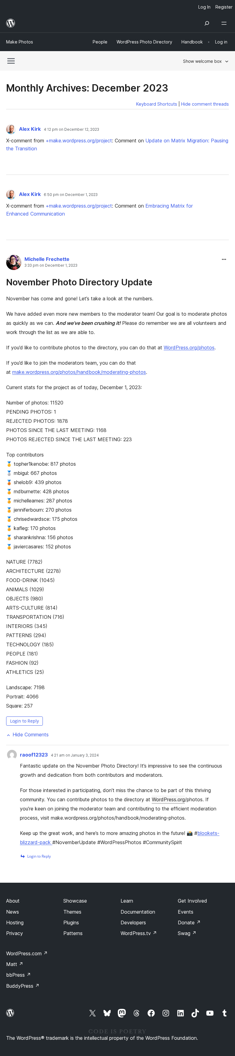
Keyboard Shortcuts (156, 104)
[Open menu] (225, 23)
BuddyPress (22, 986)
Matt (14, 964)
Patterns (73, 933)
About (13, 901)
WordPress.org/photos (189, 347)
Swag (187, 933)
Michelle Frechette (46, 259)
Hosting (15, 922)
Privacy (14, 933)
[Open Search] (206, 23)
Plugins (71, 922)
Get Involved (192, 901)
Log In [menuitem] (204, 6)
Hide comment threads (205, 104)
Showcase (75, 901)
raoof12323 (34, 755)
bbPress (18, 975)
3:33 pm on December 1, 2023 (50, 265)
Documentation (138, 912)
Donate (189, 922)
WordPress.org (168, 799)
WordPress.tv (139, 933)
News (12, 912)
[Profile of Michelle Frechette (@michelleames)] (13, 263)
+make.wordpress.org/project (79, 140)
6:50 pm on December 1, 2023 (71, 194)
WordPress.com (27, 953)
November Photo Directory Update (79, 282)
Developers (133, 922)
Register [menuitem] (224, 6)
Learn (127, 901)
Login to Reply (24, 721)
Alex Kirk (30, 129)
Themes (72, 912)
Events (185, 912)
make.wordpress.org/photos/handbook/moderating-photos (79, 372)
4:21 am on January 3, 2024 (75, 755)
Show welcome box (202, 61)
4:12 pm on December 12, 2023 (71, 129)
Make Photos (19, 41)
